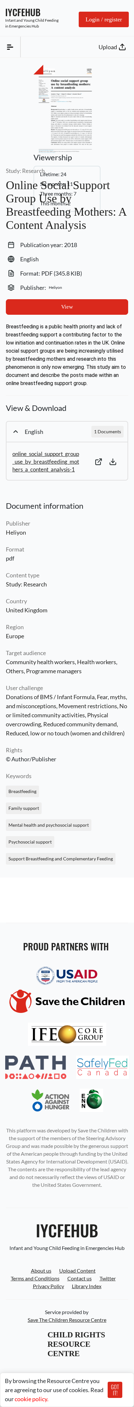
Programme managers (54, 671)
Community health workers (40, 661)
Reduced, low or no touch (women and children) (65, 733)
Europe (15, 636)
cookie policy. (31, 1398)
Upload (108, 47)
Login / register (104, 19)
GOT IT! (115, 1390)
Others (15, 671)
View (67, 307)
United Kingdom (26, 610)
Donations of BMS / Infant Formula (50, 696)
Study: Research (26, 584)
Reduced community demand (80, 724)
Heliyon (16, 532)
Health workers (96, 661)
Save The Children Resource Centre (67, 1320)
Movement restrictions (88, 705)
